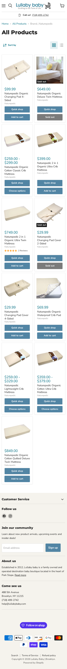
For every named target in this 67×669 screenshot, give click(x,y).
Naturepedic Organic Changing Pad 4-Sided (16, 97)
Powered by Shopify (33, 662)
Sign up (53, 548)
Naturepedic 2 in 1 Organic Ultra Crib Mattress (47, 166)
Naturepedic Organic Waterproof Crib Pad (49, 313)
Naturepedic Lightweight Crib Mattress (14, 389)
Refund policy (49, 655)
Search (14, 655)
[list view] (61, 45)
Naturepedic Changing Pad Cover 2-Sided (49, 240)
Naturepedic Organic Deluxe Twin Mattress (49, 95)
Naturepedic (10, 103)
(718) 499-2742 (40, 15)
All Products (19, 23)
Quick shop (17, 109)
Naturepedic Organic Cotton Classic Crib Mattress (16, 170)
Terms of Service (30, 655)
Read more (20, 575)
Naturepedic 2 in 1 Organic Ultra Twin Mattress (15, 240)
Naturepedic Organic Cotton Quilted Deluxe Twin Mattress (17, 458)
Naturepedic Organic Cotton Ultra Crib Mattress (49, 389)
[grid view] (54, 45)
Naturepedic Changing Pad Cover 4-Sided (16, 315)
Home (5, 23)
